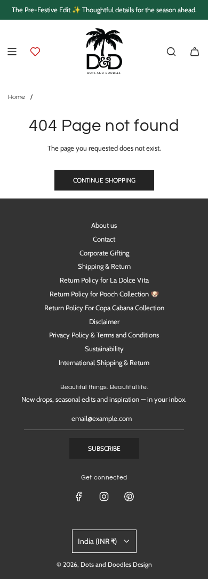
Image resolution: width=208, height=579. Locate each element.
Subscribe (104, 448)
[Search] (171, 51)
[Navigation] (11, 51)
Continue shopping (104, 180)
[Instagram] (104, 496)
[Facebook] (79, 496)
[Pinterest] (129, 496)
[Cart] (194, 51)
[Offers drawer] (35, 51)
